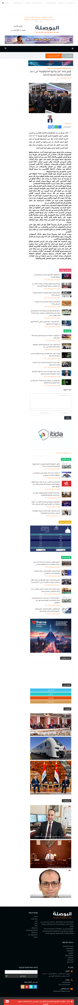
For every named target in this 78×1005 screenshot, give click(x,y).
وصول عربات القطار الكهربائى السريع (60, 759)
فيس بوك (50, 690)
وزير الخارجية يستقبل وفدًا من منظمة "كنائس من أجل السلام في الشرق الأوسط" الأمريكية (46, 284)
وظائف (50, 17)
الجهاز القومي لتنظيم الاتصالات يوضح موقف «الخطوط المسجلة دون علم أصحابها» (47, 610)
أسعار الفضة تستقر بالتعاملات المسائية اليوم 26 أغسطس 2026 (46, 293)
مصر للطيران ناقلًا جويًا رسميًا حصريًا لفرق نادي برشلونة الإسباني (47, 275)
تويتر (50, 694)
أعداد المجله (70, 962)
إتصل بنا (32, 17)
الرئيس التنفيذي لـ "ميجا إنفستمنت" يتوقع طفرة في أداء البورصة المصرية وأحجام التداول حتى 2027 (53, 837)
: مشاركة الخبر (67, 127)
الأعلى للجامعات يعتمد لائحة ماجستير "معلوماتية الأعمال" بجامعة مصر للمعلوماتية (46, 512)
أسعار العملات (69, 948)
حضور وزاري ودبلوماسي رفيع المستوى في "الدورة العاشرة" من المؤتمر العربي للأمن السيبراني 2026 (46, 503)
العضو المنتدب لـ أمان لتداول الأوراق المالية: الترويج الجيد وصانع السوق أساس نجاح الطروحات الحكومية (53, 896)
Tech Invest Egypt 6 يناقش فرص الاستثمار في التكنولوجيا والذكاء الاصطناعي (46, 474)
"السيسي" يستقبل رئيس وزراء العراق (61, 793)
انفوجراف (70, 953)
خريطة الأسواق (69, 955)
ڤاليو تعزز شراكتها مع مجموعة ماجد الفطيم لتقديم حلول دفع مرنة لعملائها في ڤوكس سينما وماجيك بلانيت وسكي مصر (45, 312)
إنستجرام (50, 702)
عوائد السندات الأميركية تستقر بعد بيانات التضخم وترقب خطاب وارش (46, 363)
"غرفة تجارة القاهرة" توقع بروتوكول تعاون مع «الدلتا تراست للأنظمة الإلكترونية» (46, 494)
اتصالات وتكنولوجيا (52, 56)
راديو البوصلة (69, 950)
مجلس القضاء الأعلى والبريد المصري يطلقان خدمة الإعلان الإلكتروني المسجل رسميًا (45, 590)
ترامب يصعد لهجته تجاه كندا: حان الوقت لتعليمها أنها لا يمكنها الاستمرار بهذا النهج (46, 372)
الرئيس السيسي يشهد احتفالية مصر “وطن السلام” (57, 735)
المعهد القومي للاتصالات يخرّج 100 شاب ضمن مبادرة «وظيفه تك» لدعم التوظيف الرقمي (46, 563)
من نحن (27, 17)
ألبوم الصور (70, 960)
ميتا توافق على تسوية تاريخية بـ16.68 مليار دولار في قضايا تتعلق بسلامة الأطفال (45, 381)
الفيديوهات (70, 957)
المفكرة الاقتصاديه (68, 946)
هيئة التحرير (44, 17)
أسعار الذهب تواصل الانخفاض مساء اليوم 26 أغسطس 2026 (47, 302)
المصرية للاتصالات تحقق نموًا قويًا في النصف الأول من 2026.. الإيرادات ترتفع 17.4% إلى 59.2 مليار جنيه (45, 581)
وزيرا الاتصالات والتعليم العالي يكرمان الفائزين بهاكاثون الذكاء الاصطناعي (47, 572)
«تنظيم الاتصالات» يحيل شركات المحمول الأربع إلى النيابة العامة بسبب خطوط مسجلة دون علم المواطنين (45, 600)
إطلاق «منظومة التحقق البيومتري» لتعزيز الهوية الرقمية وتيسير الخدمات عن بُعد (46, 465)
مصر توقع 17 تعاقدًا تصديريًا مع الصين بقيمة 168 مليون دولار (45, 336)
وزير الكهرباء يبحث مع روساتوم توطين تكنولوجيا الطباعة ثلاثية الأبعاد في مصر (46, 345)
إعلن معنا (37, 17)
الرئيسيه (68, 56)
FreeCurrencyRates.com (64, 453)
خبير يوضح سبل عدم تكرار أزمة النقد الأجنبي (59, 867)
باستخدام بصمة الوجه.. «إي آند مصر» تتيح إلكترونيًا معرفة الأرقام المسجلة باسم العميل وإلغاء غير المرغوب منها (46, 484)
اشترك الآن (23, 976)
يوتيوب (50, 698)
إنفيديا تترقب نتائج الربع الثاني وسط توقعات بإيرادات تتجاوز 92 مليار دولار (45, 354)
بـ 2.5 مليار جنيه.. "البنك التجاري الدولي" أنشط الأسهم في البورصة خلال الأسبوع (45, 322)
